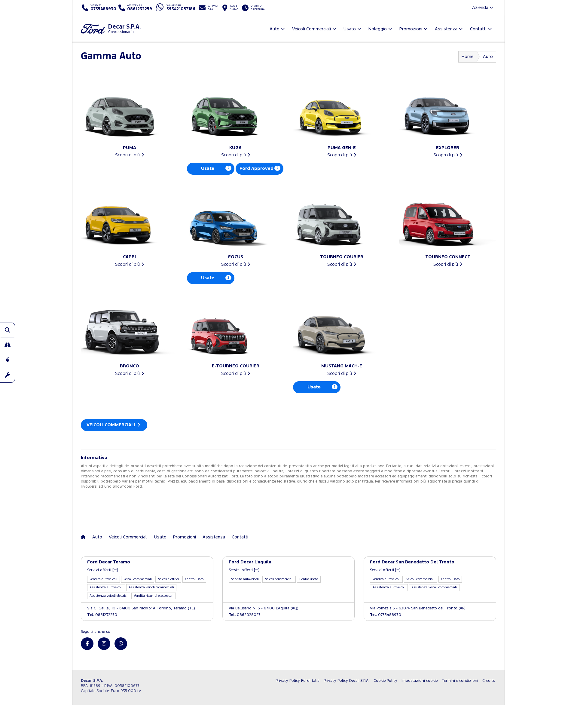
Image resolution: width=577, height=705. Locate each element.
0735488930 (385, 615)
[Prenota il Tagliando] (7, 375)
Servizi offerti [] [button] (102, 570)
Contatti (240, 537)
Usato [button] (349, 29)
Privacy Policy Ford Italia (297, 680)
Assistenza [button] (446, 29)
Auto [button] (274, 29)
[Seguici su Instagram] (104, 643)
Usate (215, 168)
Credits (488, 680)
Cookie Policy (385, 680)
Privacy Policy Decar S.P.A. (346, 680)
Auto (97, 537)
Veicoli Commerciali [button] (311, 29)
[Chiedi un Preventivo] (7, 360)
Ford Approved (259, 168)
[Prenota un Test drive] (7, 345)
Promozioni (184, 537)
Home (468, 57)
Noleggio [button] (377, 29)
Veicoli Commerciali (111, 425)
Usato (160, 537)
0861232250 (102, 615)
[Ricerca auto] (7, 330)
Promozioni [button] (410, 29)
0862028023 (245, 615)
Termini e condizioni (460, 680)
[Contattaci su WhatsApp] (120, 643)
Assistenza (214, 537)
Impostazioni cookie (419, 680)
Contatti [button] (478, 29)
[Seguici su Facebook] (87, 643)
